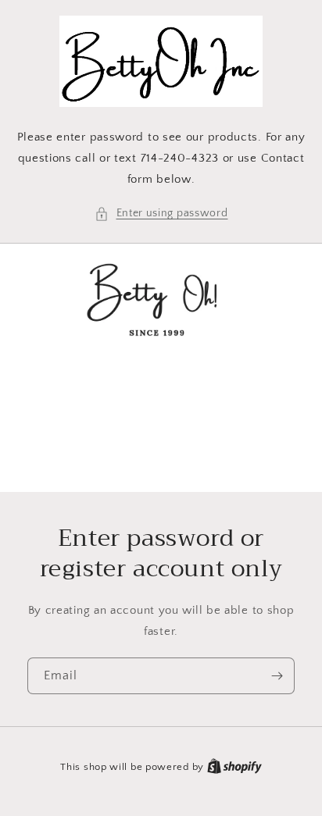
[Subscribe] (276, 675)
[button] (161, 213)
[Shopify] (234, 766)
